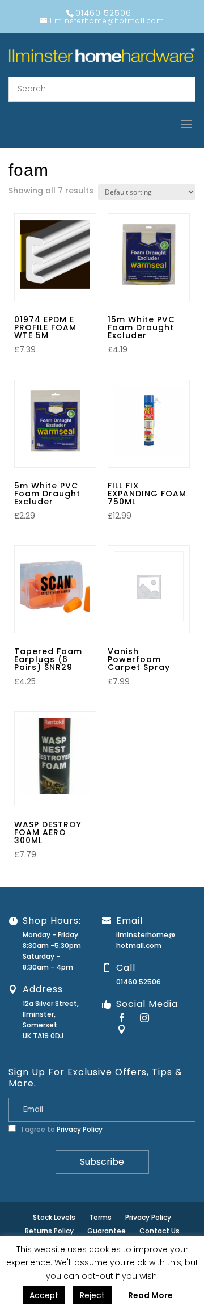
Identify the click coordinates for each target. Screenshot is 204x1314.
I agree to (61, 1129)
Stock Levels (54, 1217)
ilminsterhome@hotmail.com (145, 940)
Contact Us (159, 1231)
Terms (100, 1217)
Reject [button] (92, 1295)
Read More (150, 1295)
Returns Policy (49, 1231)
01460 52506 (138, 982)
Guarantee (106, 1231)
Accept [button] (43, 1295)
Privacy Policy (80, 1129)
